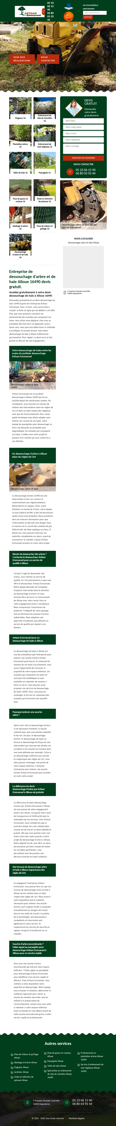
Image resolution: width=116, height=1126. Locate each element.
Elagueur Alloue (21, 1067)
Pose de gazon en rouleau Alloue (59, 1055)
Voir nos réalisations (22, 59)
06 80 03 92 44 (50, 16)
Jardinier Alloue (21, 1072)
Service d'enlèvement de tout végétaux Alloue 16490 (92, 1068)
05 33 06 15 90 (50, 6)
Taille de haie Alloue (56, 1066)
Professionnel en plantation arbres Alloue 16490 (92, 1056)
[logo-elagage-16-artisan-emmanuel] (28, 11)
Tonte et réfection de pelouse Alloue (23, 1079)
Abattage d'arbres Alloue (25, 1063)
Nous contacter (48, 59)
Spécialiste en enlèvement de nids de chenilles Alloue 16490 (59, 1074)
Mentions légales (76, 1118)
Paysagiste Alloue (55, 1061)
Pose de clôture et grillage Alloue (26, 1056)
